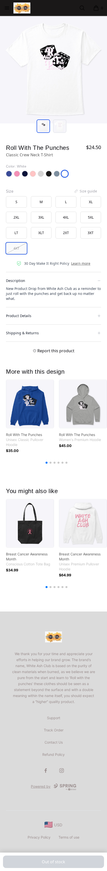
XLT (41, 232)
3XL (41, 217)
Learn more (80, 263)
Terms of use (68, 837)
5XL (91, 217)
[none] (85, 191)
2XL (16, 217)
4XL (66, 217)
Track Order (53, 730)
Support (53, 718)
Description (15, 280)
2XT (66, 232)
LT (16, 232)
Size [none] (9, 191)
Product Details (18, 315)
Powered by (41, 786)
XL (91, 201)
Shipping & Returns (22, 333)
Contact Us (54, 742)
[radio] (16, 202)
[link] (30, 404)
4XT (16, 248)
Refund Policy (53, 754)
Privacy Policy (39, 837)
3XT (91, 232)
